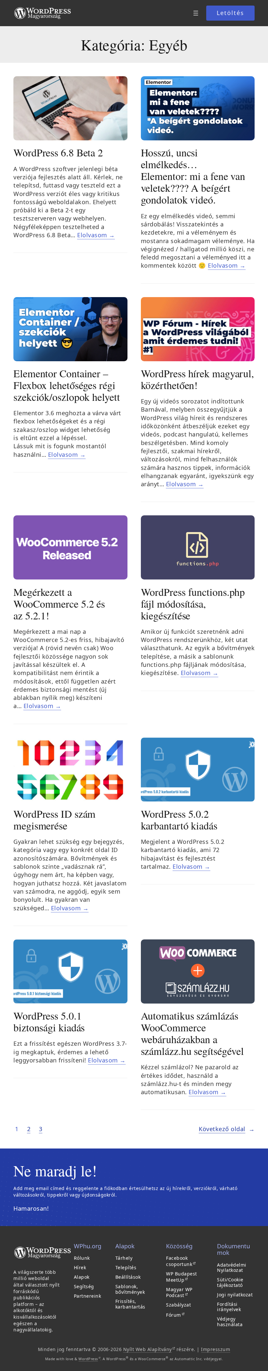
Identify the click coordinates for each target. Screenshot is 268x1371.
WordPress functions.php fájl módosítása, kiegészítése (193, 603)
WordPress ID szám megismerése (54, 819)
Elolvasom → (96, 235)
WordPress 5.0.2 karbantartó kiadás (179, 819)
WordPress (89, 1358)
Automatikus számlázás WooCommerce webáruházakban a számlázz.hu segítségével (192, 1033)
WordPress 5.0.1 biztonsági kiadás (49, 1021)
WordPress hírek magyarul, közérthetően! (197, 379)
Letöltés (230, 13)
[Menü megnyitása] (196, 13)
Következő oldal (227, 1129)
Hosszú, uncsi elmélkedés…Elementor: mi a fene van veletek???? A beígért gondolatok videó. (193, 176)
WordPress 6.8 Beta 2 (58, 152)
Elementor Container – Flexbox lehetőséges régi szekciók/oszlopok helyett (66, 385)
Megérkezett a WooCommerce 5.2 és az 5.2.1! (59, 603)
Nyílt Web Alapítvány (149, 1349)
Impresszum (215, 1349)
